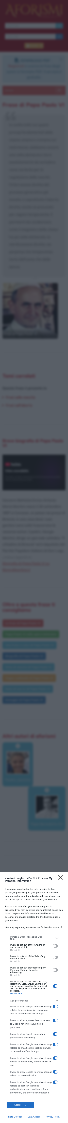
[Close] (61, 878)
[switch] (55, 946)
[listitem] (34, 938)
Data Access (34, 1116)
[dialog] (34, 997)
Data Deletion (15, 1116)
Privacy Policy (53, 1116)
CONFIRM (20, 1105)
